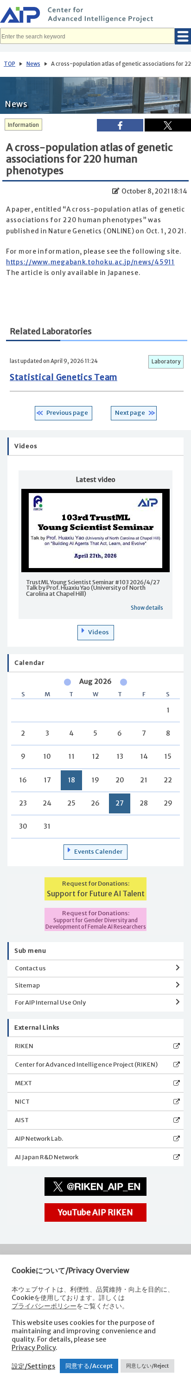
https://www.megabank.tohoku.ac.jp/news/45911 (90, 262)
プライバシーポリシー (44, 1306)
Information (23, 125)
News (33, 64)
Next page (130, 413)
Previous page (67, 413)
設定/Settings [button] (33, 1366)
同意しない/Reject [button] (147, 1365)
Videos (98, 632)
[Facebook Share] (120, 125)
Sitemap (27, 985)
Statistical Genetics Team (63, 377)
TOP (9, 64)
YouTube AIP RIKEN (95, 1212)
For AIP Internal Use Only (50, 1002)
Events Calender (98, 852)
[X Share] (168, 125)
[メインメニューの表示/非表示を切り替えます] (183, 36)
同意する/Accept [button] (89, 1366)
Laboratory (166, 361)
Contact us (30, 968)
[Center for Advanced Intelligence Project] (95, 16)
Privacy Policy (34, 1347)
